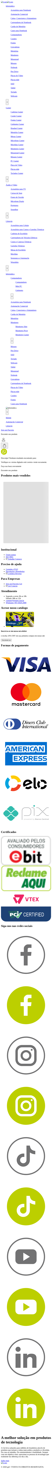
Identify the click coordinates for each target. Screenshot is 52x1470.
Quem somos (11, 555)
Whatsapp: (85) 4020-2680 (16, 603)
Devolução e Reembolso (15, 571)
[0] (4, 446)
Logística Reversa (14, 574)
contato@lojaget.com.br (15, 601)
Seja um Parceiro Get (14, 584)
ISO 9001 (9, 557)
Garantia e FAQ (12, 569)
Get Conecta (12, 586)
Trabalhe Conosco (14, 559)
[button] (31, 379)
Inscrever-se (6, 640)
